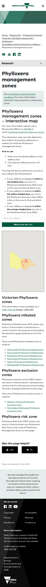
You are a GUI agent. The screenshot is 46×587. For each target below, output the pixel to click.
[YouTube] (16, 506)
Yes (12, 449)
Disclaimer (9, 522)
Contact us (30, 522)
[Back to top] (36, 577)
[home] (23, 6)
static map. (17, 309)
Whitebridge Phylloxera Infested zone (25, 365)
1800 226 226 (10, 549)
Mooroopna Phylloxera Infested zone (25, 352)
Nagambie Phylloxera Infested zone (24, 355)
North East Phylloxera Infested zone (24, 358)
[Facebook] (14, 54)
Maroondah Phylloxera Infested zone (25, 349)
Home (5, 35)
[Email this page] (3, 54)
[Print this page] (9, 54)
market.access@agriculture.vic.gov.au (26, 132)
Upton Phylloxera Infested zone (22, 361)
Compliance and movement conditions (21, 44)
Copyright (9, 512)
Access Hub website (28, 541)
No (31, 449)
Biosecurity (15, 35)
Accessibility (31, 512)
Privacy (7, 517)
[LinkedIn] (19, 54)
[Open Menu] (3, 6)
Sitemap (29, 517)
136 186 (27, 129)
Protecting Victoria (32, 35)
